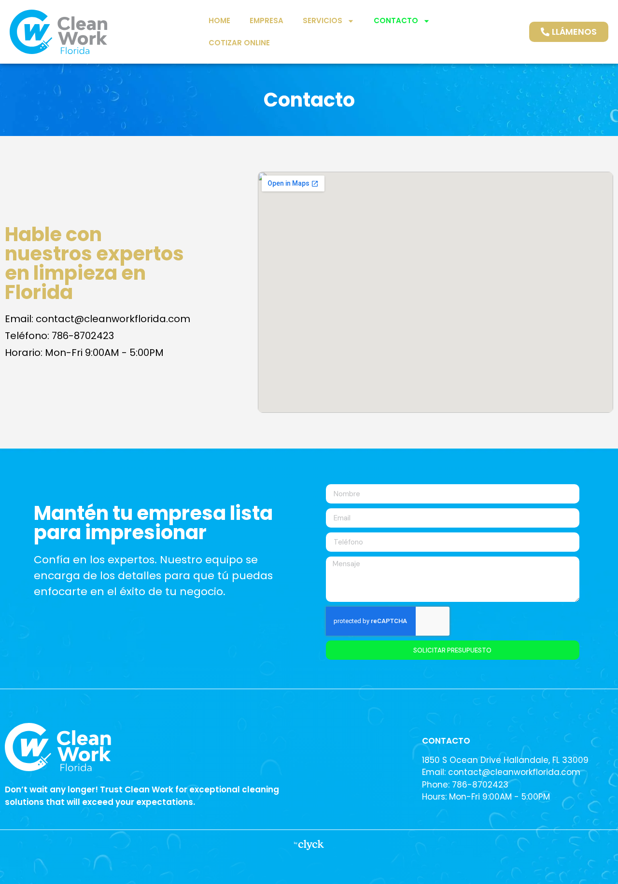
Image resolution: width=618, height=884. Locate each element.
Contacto (396, 20)
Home (219, 20)
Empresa (266, 20)
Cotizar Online (239, 43)
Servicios (322, 20)
